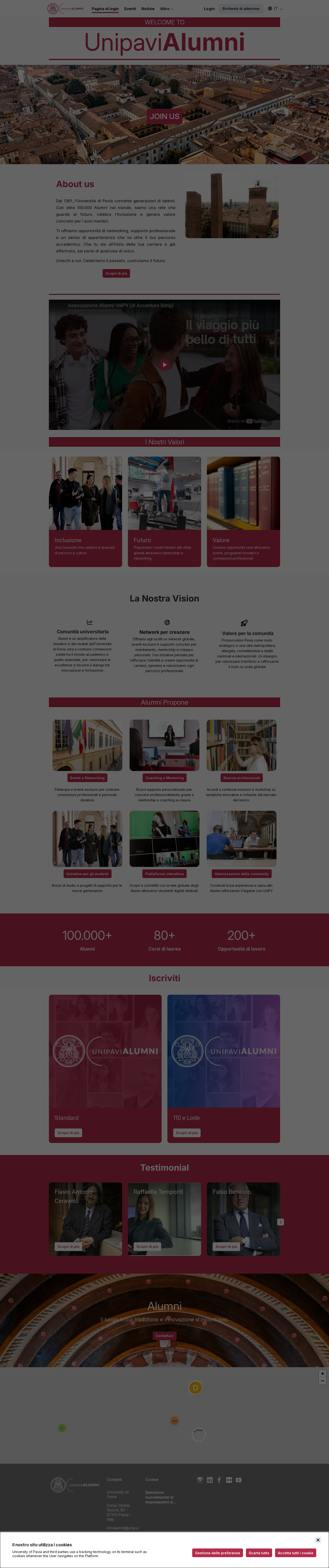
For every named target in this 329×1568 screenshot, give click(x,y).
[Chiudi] (318, 1540)
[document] (164, 1550)
